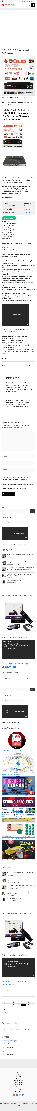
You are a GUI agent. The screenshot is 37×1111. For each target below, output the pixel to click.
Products (18, 1074)
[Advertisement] (18, 29)
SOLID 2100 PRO (7, 98)
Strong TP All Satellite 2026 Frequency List (12, 774)
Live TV (18, 1088)
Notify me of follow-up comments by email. (18, 484)
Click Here (27, 209)
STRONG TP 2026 (18, 1078)
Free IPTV (18, 1086)
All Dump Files (18, 1080)
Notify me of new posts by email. (14, 488)
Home (18, 1072)
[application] (18, 649)
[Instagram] (29, 1)
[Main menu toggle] (33, 5)
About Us (18, 1090)
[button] (29, 5)
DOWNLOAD (6, 248)
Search (3, 507)
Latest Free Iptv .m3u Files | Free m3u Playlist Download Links (17, 750)
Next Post (31, 365)
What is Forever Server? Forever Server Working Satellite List (16, 795)
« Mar (3, 1017)
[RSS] (32, 1)
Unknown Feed (9, 667)
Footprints (18, 1084)
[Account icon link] (2, 1)
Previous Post (7, 365)
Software (16, 221)
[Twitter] (27, 1)
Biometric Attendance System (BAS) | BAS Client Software (16, 838)
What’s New (18, 1092)
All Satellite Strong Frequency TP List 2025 (12, 816)
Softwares (18, 1082)
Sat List (18, 1076)
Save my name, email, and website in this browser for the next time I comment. (16, 479)
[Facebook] (25, 1)
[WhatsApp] (34, 1)
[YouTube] (22, 1)
